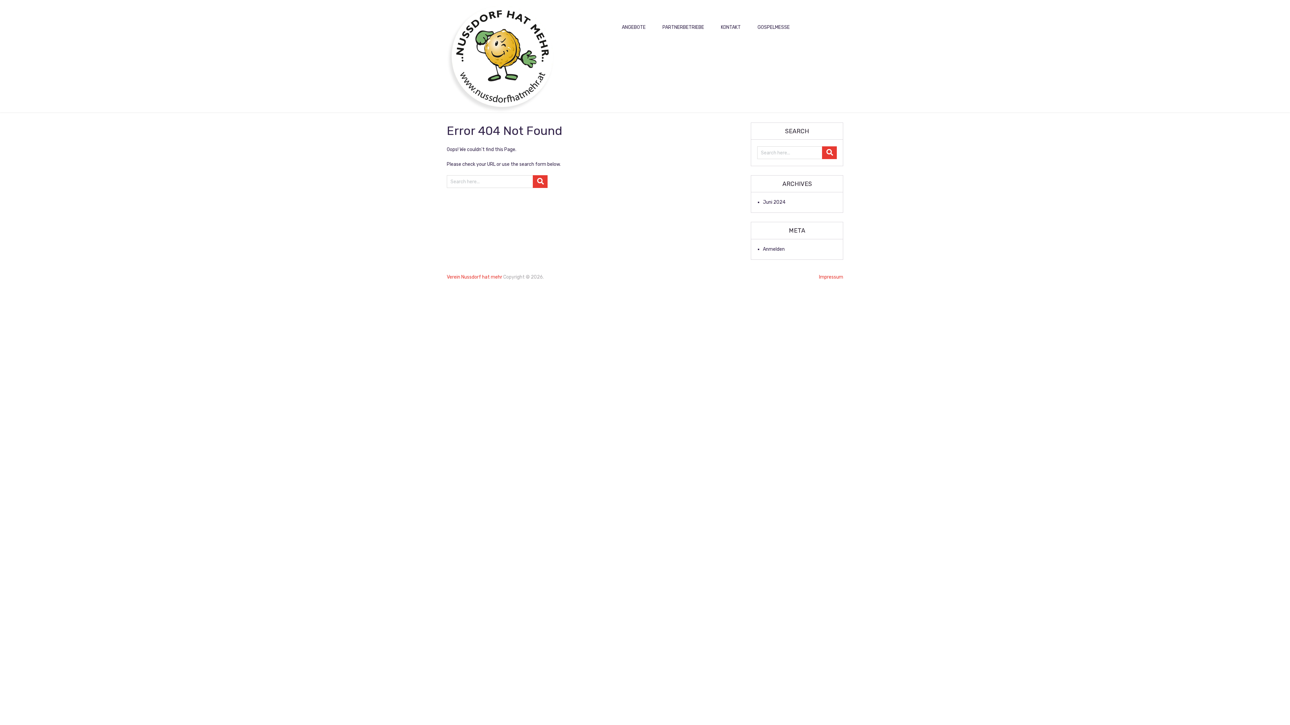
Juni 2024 (774, 202)
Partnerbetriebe (683, 27)
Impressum (831, 277)
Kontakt (731, 27)
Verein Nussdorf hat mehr (474, 277)
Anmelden (774, 249)
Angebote (634, 27)
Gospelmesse (774, 27)
